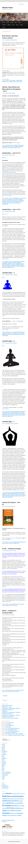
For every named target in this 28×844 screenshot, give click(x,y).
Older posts (4, 695)
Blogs (12, 22)
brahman (6, 796)
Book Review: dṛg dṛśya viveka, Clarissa (10, 37)
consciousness (16, 796)
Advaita (16, 145)
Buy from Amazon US (19, 686)
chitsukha (14, 262)
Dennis (13, 155)
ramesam (15, 274)
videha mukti (16, 201)
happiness (4, 803)
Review (7, 80)
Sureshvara (14, 266)
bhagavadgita (4, 146)
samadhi (8, 200)
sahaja (12, 415)
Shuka (3, 768)
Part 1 (3, 345)
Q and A (7, 604)
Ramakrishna (8, 605)
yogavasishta (9, 416)
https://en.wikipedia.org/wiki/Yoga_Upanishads (11, 173)
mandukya (19, 805)
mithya (16, 413)
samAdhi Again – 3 (8, 273)
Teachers (4, 24)
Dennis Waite (14, 40)
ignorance (10, 803)
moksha (22, 333)
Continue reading (6, 79)
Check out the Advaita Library (8, 820)
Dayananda (21, 542)
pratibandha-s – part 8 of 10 (11, 153)
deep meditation (22, 332)
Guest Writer (4, 751)
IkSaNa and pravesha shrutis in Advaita (10, 718)
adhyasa (3, 793)
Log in (3, 783)
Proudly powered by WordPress (14, 841)
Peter (3, 759)
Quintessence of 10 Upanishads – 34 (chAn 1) (11, 712)
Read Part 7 (4, 157)
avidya (18, 793)
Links (13, 24)
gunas (3, 147)
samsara (16, 200)
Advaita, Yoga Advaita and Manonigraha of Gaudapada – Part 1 (11, 89)
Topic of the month (9, 690)
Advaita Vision (7, 7)
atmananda (18, 690)
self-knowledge (17, 810)
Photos (3, 27)
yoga (21, 81)
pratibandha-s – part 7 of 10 (11, 209)
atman (15, 793)
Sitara (3, 769)
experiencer (16, 146)
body (24, 793)
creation (4, 798)
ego (23, 798)
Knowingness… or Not (6, 707)
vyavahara (13, 815)
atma (12, 793)
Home (3, 22)
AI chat (3, 744)
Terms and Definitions (6, 772)
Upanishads (20, 813)
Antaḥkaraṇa (4, 711)
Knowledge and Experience (7, 716)
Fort (12, 198)
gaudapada (21, 146)
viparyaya (4, 202)
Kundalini (10, 81)
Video (3, 777)
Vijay (3, 779)
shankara (18, 81)
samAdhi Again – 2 (8, 341)
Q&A (16, 22)
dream (20, 798)
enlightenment (18, 262)
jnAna (6, 147)
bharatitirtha (22, 261)
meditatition (13, 413)
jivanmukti (8, 263)
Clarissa (17, 80)
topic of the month (11, 691)
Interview (4, 752)
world (19, 815)
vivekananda (8, 202)
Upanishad (15, 813)
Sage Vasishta (8, 334)
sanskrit (14, 81)
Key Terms (4, 754)
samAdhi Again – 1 (8, 421)
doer (8, 146)
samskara (22, 265)
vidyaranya (21, 201)
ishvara (15, 803)
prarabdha (16, 199)
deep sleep (17, 798)
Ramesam (8, 332)
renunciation (4, 200)
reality (4, 810)
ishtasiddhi (4, 263)
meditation (19, 333)
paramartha (21, 808)
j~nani (22, 198)
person (12, 199)
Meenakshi (4, 758)
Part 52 (3, 532)
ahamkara (14, 80)
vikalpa (3, 416)
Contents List (12, 538)
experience (12, 146)
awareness (21, 793)
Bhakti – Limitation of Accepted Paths (9, 612)
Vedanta (20, 334)
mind (8, 808)
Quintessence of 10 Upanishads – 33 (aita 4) (11, 715)
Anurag (13, 93)
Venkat (3, 776)
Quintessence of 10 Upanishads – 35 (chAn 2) (11, 708)
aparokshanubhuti (16, 411)
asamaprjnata (22, 411)
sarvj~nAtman (4, 266)
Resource (7, 542)
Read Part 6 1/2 (5, 214)
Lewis (3, 755)
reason (6, 691)
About (17, 24)
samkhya (12, 200)
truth (16, 691)
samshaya (20, 200)
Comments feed (5, 786)
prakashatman (7, 265)
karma (24, 198)
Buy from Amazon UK (6, 687)
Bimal (3, 747)
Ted (3, 770)
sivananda (13, 605)
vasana (11, 201)
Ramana (3, 415)
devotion (22, 690)
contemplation (15, 332)
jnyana (3, 691)
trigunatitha (16, 147)
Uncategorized (8, 145)
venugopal (15, 543)
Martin (3, 757)
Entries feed (4, 785)
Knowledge (18, 263)
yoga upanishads (17, 202)
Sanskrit (9, 24)
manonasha (8, 199)
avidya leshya (16, 261)
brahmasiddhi (4, 262)
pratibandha (20, 199)
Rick (3, 766)
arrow (13, 261)
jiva (18, 803)
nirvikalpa (4, 334)
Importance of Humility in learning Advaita (14, 733)
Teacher (17, 266)
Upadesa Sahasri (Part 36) (7, 709)
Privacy (21, 24)
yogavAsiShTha (5, 204)
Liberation (4, 199)
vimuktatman (9, 267)
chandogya (10, 262)
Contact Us (4, 821)
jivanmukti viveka (17, 198)
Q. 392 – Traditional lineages (11, 549)
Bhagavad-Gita (20, 145)
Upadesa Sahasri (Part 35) (7, 713)
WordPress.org (5, 788)
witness (16, 815)
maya (8, 147)
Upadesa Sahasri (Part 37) (7, 705)
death (13, 798)
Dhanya (3, 750)
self (12, 810)
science (9, 810)
